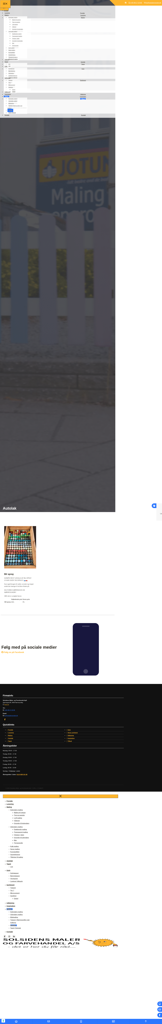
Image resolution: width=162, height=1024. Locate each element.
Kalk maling (11, 48)
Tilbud (6, 96)
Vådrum (14, 27)
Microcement (11, 85)
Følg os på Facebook (13, 652)
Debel (13, 89)
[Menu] (5, 4)
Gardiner (10, 87)
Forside (6, 10)
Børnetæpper (11, 71)
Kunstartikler (11, 52)
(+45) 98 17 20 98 (9, 710)
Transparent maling (17, 36)
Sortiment (7, 78)
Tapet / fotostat (12, 112)
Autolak (7, 59)
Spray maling (11, 50)
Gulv (6, 66)
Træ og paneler (16, 22)
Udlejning (7, 92)
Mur (13, 43)
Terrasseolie (15, 45)
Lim (9, 64)
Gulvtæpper (11, 68)
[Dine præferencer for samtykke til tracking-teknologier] (3, 1021)
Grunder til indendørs (17, 29)
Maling (7, 15)
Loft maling (15, 24)
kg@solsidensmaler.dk (11, 715)
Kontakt (7, 115)
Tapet (6, 62)
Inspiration (8, 94)
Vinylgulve (11, 73)
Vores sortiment (73, 732)
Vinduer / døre (15, 38)
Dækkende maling (17, 34)
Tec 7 (9, 82)
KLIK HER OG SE (22, 774)
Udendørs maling (12, 31)
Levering (7, 13)
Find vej (6, 704)
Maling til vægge (16, 20)
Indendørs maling (12, 17)
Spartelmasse (11, 55)
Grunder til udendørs (17, 41)
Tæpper (10, 80)
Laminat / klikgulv (12, 75)
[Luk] (60, 796)
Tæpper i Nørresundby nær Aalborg (15, 107)
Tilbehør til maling (13, 57)
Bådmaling (11, 103)
